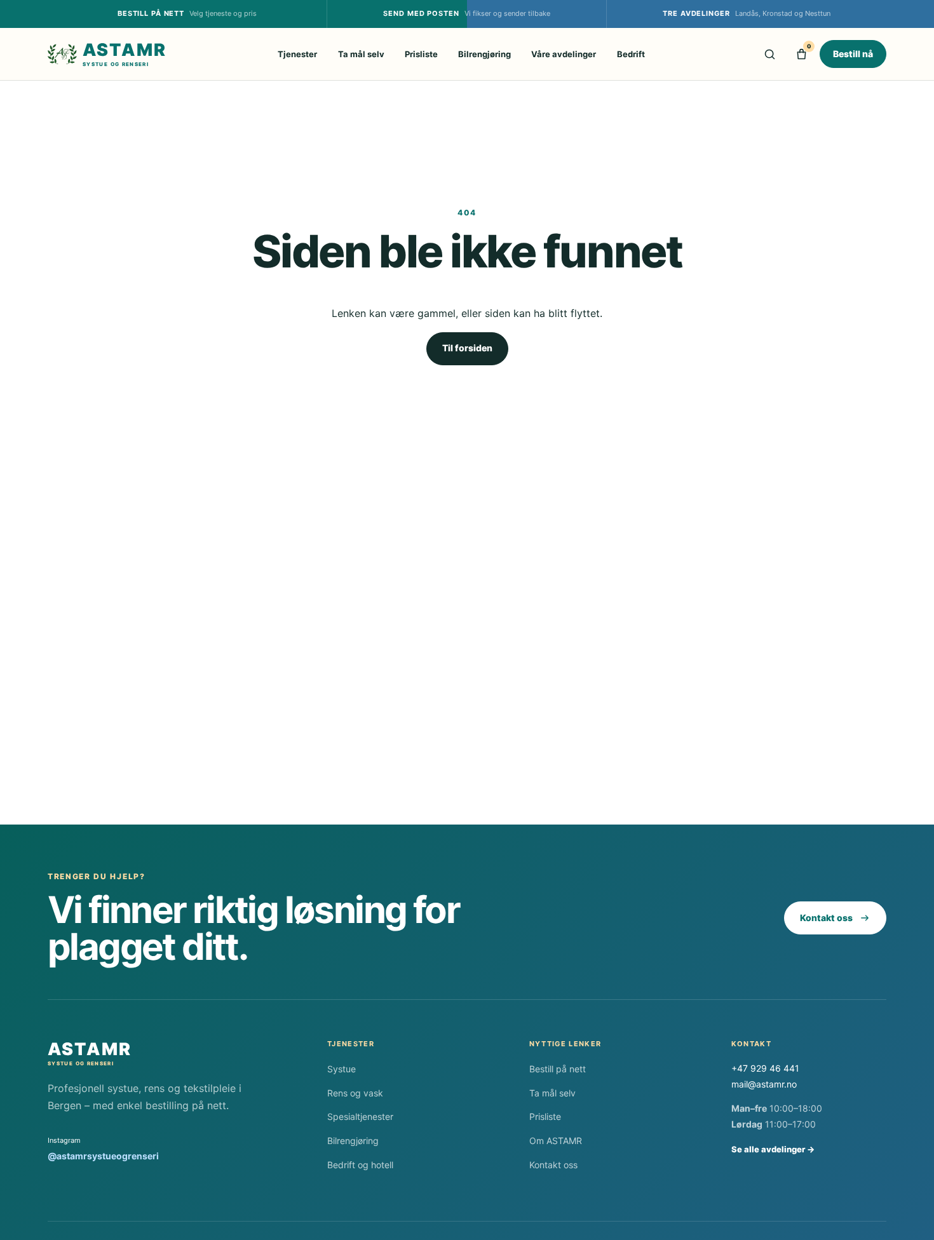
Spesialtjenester (360, 1116)
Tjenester (297, 54)
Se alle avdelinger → (773, 1149)
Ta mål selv (361, 54)
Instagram (103, 1148)
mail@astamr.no (764, 1084)
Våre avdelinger (563, 54)
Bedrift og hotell (360, 1164)
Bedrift (631, 54)
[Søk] (769, 54)
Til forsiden (467, 347)
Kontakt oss (826, 917)
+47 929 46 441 (765, 1068)
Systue (341, 1068)
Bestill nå (853, 53)
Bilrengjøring (484, 54)
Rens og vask (355, 1093)
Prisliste (421, 54)
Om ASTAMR (555, 1140)
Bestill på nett (557, 1068)
